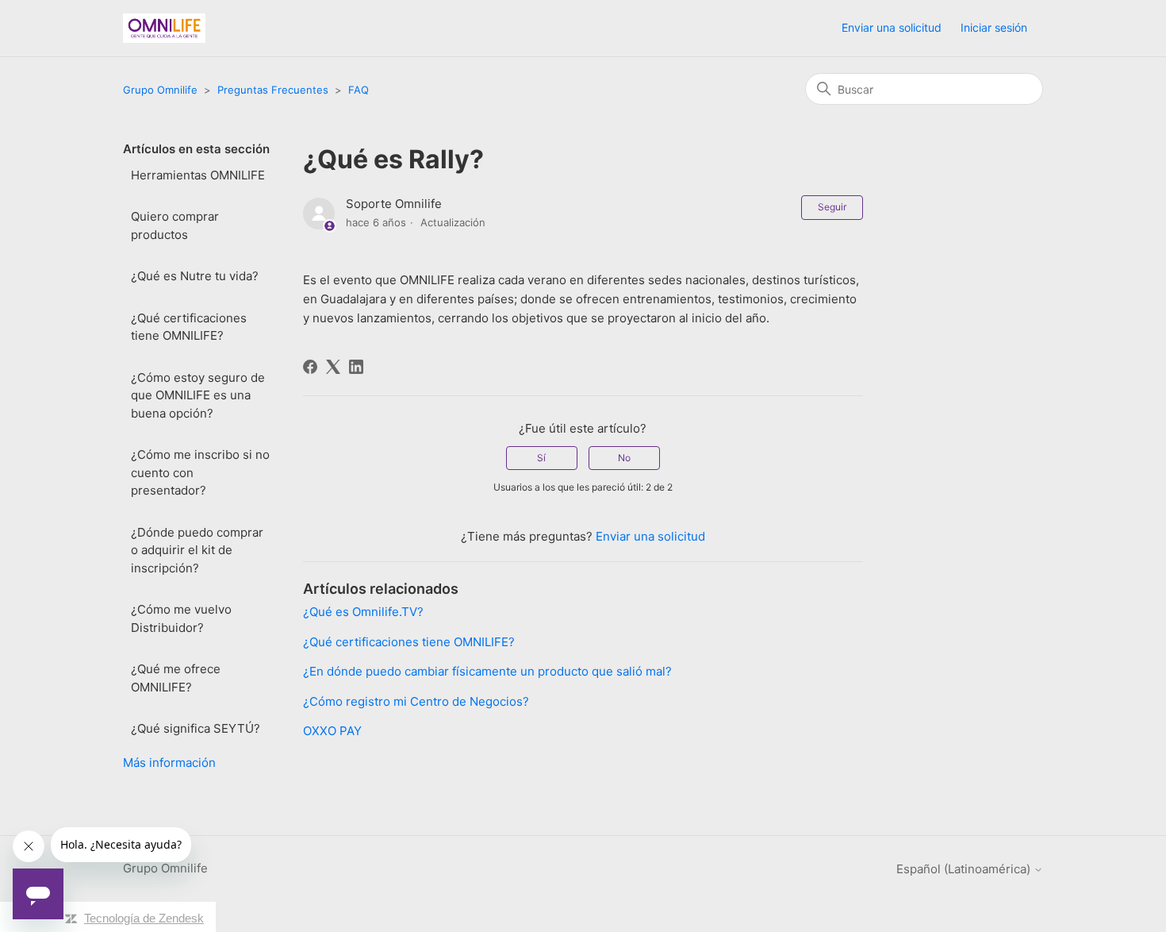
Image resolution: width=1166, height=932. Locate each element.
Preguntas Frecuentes (272, 89)
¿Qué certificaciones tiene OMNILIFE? (189, 327)
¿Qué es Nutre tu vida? (195, 275)
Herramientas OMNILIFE (198, 175)
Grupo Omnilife (160, 89)
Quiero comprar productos (175, 225)
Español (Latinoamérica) (965, 869)
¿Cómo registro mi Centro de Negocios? (416, 701)
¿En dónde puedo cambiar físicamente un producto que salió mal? (487, 671)
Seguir (832, 207)
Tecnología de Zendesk (144, 918)
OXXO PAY (332, 730)
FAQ (358, 89)
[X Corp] (333, 367)
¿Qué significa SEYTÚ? (195, 728)
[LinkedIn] (356, 367)
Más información (169, 762)
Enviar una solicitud (892, 27)
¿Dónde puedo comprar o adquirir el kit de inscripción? (197, 550)
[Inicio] (164, 28)
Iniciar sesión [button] (994, 27)
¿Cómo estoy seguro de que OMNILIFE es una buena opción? (198, 395)
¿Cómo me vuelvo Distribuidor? (181, 618)
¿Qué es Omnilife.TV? (363, 611)
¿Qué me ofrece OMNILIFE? (176, 678)
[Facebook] (310, 367)
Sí (541, 458)
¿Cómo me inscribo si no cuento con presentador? (200, 472)
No (624, 458)
